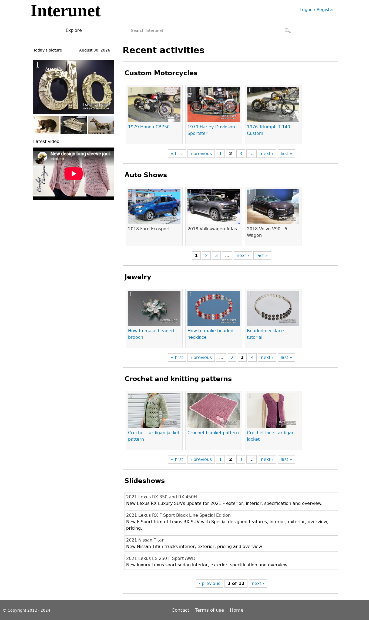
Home (236, 610)
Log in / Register (317, 9)
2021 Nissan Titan (145, 540)
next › (267, 153)
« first (177, 153)
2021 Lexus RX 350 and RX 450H (161, 496)
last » (286, 153)
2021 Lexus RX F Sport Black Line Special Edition (178, 515)
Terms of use (209, 610)
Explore (74, 30)
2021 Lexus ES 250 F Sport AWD (160, 558)
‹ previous (201, 153)
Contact (181, 610)
